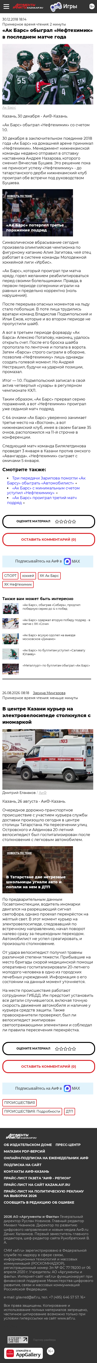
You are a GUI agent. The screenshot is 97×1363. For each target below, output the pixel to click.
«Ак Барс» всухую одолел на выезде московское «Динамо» (49, 637)
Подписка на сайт (22, 1165)
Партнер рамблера (44, 1339)
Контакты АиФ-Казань (26, 1171)
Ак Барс (9, 107)
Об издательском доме (28, 1145)
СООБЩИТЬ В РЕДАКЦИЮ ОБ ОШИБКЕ (39, 1202)
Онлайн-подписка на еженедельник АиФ (46, 1158)
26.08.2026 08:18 (15, 693)
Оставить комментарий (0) (48, 539)
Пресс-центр (68, 1145)
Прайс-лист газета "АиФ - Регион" (37, 1178)
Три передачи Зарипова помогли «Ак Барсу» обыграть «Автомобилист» (46, 480)
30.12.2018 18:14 (14, 19)
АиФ (43, 793)
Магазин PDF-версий (24, 1151)
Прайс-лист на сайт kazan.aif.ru (37, 1185)
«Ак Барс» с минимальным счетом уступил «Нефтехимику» (43, 490)
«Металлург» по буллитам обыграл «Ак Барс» (56, 665)
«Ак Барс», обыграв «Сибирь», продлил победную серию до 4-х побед (52, 606)
